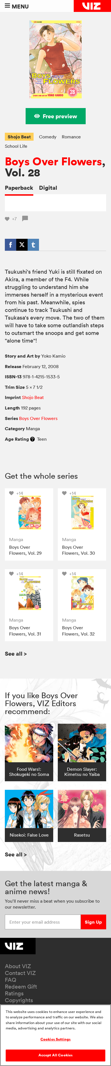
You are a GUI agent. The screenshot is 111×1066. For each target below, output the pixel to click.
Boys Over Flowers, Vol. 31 (25, 631)
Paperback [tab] (19, 187)
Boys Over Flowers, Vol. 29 (25, 550)
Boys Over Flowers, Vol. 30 (78, 550)
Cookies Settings (55, 1039)
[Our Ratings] (32, 439)
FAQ (10, 979)
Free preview (60, 116)
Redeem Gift (21, 986)
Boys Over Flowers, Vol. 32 (78, 631)
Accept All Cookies (55, 1055)
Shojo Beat (19, 137)
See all (16, 653)
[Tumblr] (33, 245)
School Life (16, 146)
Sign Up (93, 922)
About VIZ (18, 966)
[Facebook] (10, 245)
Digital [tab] (48, 187)
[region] (55, 1035)
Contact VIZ (20, 973)
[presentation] (29, 512)
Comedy (47, 136)
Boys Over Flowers (53, 161)
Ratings (14, 993)
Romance (71, 136)
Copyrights (19, 1000)
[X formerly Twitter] (22, 245)
